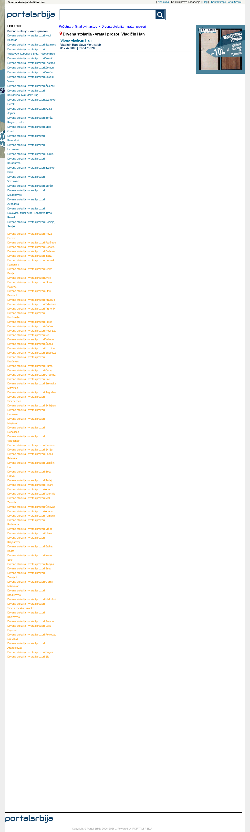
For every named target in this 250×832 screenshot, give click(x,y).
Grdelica (31, 374)
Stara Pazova (29, 284)
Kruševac (26, 359)
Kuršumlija (26, 315)
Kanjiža (30, 564)
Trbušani (31, 304)
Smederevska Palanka (26, 606)
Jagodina (31, 392)
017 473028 (87, 48)
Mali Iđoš (31, 599)
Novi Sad (31, 330)
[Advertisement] (26, 734)
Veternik (31, 493)
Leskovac (26, 412)
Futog (29, 321)
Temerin (31, 515)
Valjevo (30, 339)
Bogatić (30, 652)
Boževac (31, 251)
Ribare (30, 484)
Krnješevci (26, 539)
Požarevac (26, 522)
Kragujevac (26, 592)
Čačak (30, 326)
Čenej (29, 370)
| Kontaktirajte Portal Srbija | (226, 1)
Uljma (29, 533)
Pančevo (31, 242)
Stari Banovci (29, 293)
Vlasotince (26, 438)
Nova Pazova (29, 236)
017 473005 (68, 48)
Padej (29, 480)
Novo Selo (29, 557)
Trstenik (31, 308)
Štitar (29, 568)
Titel (28, 379)
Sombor (31, 621)
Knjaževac (26, 614)
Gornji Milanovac (29, 584)
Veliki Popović (29, 628)
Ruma (29, 365)
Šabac (30, 343)
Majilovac (26, 421)
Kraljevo (31, 299)
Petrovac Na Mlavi (31, 636)
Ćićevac (31, 506)
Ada (28, 489)
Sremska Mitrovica (31, 385)
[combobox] (108, 14)
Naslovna (163, 1)
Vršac (29, 528)
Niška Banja (29, 271)
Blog (205, 1)
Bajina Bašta (29, 548)
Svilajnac (31, 405)
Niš (28, 335)
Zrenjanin (26, 575)
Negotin (30, 246)
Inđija (29, 255)
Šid (28, 656)
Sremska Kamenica (31, 262)
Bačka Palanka (30, 456)
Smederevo (26, 399)
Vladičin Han (30, 465)
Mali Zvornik (28, 500)
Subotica (31, 352)
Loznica (31, 348)
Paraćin (30, 445)
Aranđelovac (26, 645)
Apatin (29, 511)
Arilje (29, 277)
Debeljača (26, 429)
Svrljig (29, 449)
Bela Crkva (29, 473)
